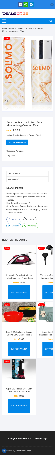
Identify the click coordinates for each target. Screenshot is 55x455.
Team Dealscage (23, 450)
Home (4, 28)
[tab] (27, 174)
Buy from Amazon (17, 142)
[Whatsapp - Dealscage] (25, 4)
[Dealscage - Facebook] (20, 4)
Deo (13, 155)
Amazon (12, 28)
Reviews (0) (13, 179)
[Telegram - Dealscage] (31, 4)
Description (14, 173)
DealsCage (41, 438)
